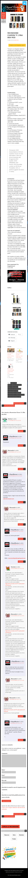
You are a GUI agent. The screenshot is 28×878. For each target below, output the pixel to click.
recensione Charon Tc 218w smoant (14, 392)
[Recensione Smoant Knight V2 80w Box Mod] (10, 366)
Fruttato (14, 839)
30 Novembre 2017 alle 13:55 (17, 615)
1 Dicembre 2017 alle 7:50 (15, 699)
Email (3, 775)
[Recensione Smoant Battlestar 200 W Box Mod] (19, 350)
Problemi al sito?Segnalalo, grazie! (17, 45)
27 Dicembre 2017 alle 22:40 (14, 420)
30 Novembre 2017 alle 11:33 (17, 568)
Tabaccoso (6, 835)
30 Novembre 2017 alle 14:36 (17, 680)
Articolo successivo (18, 403)
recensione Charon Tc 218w (13, 390)
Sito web (4, 780)
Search (26, 831)
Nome (3, 770)
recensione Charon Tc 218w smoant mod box (16, 394)
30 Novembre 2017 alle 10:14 (15, 509)
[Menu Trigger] (24, 3)
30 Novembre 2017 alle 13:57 (17, 663)
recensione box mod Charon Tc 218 (14, 388)
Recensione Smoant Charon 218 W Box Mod (10, 355)
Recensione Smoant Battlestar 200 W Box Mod (19, 355)
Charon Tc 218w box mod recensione (14, 384)
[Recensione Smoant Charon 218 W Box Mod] (10, 350)
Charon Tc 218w (13, 383)
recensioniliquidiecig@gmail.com (16, 558)
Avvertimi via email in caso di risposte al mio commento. (13, 788)
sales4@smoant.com (8, 498)
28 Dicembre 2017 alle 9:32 (15, 438)
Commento (5, 753)
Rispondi (21, 431)
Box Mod (16, 40)
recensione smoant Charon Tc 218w (14, 396)
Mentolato (21, 835)
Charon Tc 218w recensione (13, 386)
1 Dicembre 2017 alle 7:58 (16, 723)
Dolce (14, 835)
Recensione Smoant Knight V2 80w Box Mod (10, 371)
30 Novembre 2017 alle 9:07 (14, 452)
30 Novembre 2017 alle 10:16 (16, 531)
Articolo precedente (9, 405)
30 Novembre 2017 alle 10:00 (15, 475)
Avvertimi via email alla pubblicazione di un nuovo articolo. (13, 796)
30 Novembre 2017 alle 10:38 (16, 544)
